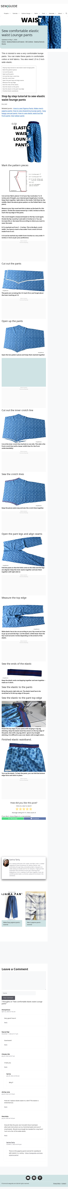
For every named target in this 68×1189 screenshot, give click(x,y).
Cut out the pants (8, 72)
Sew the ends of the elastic (10, 84)
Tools (43, 13)
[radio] (17, 809)
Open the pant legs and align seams (13, 80)
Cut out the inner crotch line (11, 76)
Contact (64, 1183)
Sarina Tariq (10, 1142)
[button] (66, 13)
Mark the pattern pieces (10, 70)
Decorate (51, 13)
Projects (6, 13)
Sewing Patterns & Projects (15, 42)
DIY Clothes (29, 42)
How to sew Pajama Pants (23, 108)
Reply (5, 1022)
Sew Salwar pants (17, 116)
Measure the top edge (9, 82)
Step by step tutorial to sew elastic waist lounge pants (18, 67)
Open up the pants (8, 74)
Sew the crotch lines (8, 78)
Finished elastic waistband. (10, 91)
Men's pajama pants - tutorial (34, 923)
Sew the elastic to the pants (11, 87)
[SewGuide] (9, 6)
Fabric (36, 13)
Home (4, 42)
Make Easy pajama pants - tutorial (11, 923)
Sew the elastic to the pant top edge (13, 89)
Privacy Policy (56, 1183)
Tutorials (15, 13)
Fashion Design (26, 13)
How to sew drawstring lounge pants (27, 111)
